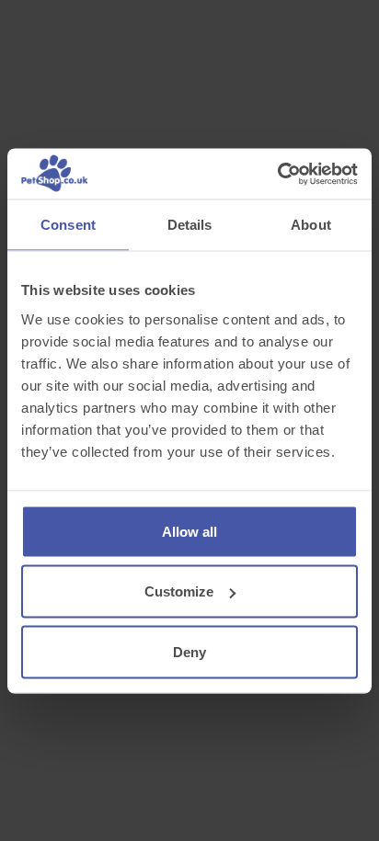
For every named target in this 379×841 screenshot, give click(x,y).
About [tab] (311, 225)
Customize (178, 591)
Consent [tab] (68, 225)
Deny (189, 651)
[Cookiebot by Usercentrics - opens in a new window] (277, 174)
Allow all (189, 531)
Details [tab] (189, 225)
